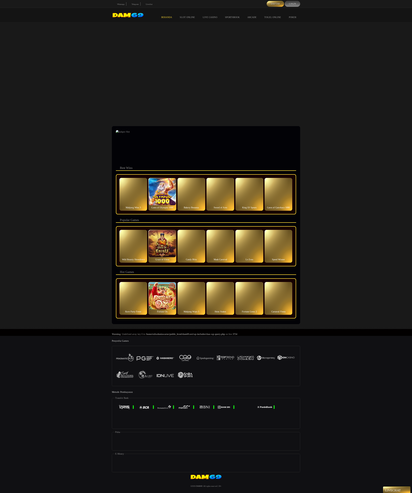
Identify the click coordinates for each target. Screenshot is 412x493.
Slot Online (187, 17)
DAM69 (199, 486)
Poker (292, 17)
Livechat (148, 4)
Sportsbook (232, 17)
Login (292, 4)
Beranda (166, 17)
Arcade (252, 17)
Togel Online (272, 17)
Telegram (135, 4)
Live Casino (210, 17)
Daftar (275, 4)
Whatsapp (121, 4)
